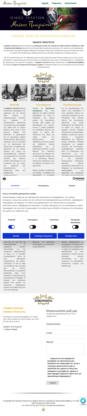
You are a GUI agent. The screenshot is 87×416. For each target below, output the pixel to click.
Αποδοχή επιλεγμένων (43, 236)
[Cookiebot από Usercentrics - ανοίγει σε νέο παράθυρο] (74, 179)
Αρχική (45, 3)
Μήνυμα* (50, 342)
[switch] (33, 227)
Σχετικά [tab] (72, 185)
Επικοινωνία (70, 3)
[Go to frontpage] (14, 3)
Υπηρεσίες (57, 3)
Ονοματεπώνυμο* (53, 324)
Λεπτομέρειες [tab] (43, 185)
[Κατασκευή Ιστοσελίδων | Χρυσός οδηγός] (43, 409)
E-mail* (49, 333)
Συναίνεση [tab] (15, 185)
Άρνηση (16, 236)
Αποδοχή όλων (71, 236)
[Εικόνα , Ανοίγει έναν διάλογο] (14, 92)
